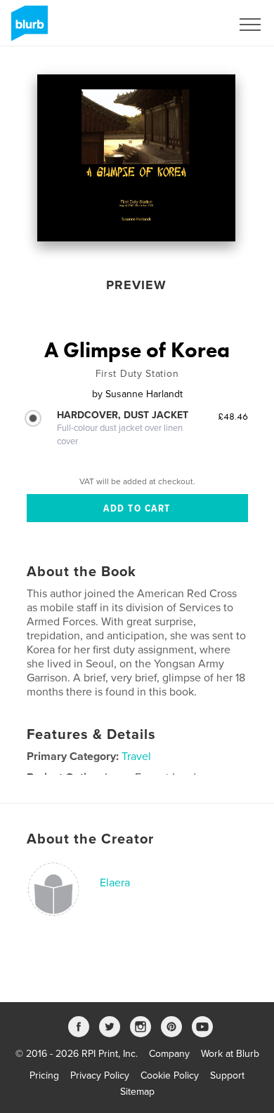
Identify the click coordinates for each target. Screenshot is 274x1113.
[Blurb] (27, 29)
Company (169, 1054)
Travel (136, 756)
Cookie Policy (170, 1075)
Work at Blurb (230, 1054)
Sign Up (195, 24)
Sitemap (137, 1092)
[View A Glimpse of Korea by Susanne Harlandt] (136, 157)
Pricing (44, 1075)
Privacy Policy (99, 1075)
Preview (136, 285)
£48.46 (233, 416)
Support (227, 1075)
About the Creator (90, 839)
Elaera (115, 883)
